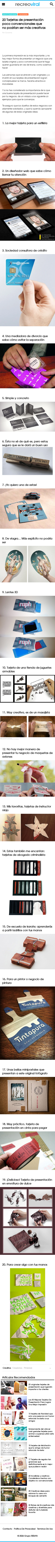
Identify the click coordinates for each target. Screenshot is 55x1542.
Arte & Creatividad (9, 14)
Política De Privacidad (24, 1529)
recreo (27, 4)
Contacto (7, 1529)
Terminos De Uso (45, 1529)
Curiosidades (23, 14)
